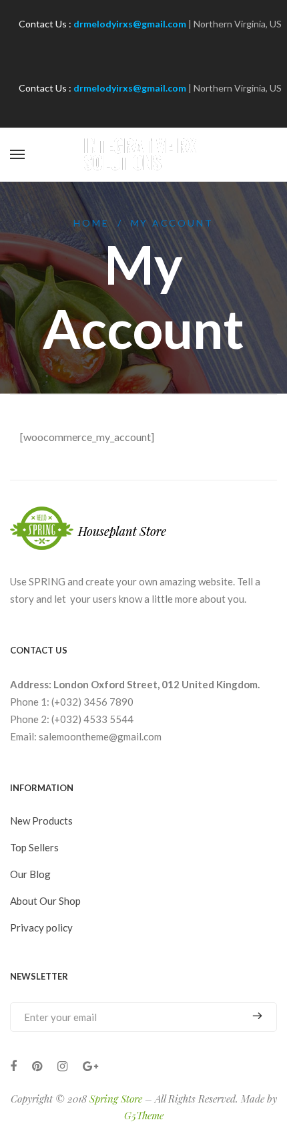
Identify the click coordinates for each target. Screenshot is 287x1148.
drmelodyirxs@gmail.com (129, 23)
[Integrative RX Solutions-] (143, 154)
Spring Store (115, 1098)
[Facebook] (13, 1066)
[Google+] (90, 1066)
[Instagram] (62, 1066)
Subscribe (252, 1016)
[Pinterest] (37, 1066)
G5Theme (144, 1115)
